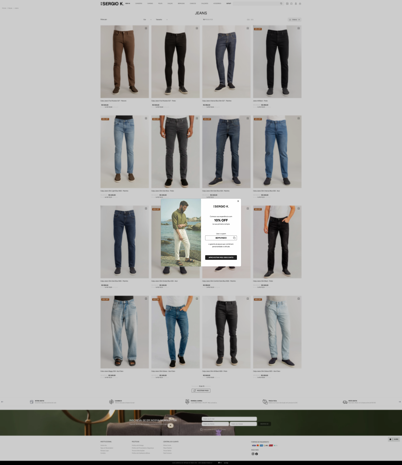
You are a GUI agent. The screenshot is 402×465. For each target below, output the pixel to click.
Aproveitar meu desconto (221, 257)
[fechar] (238, 201)
